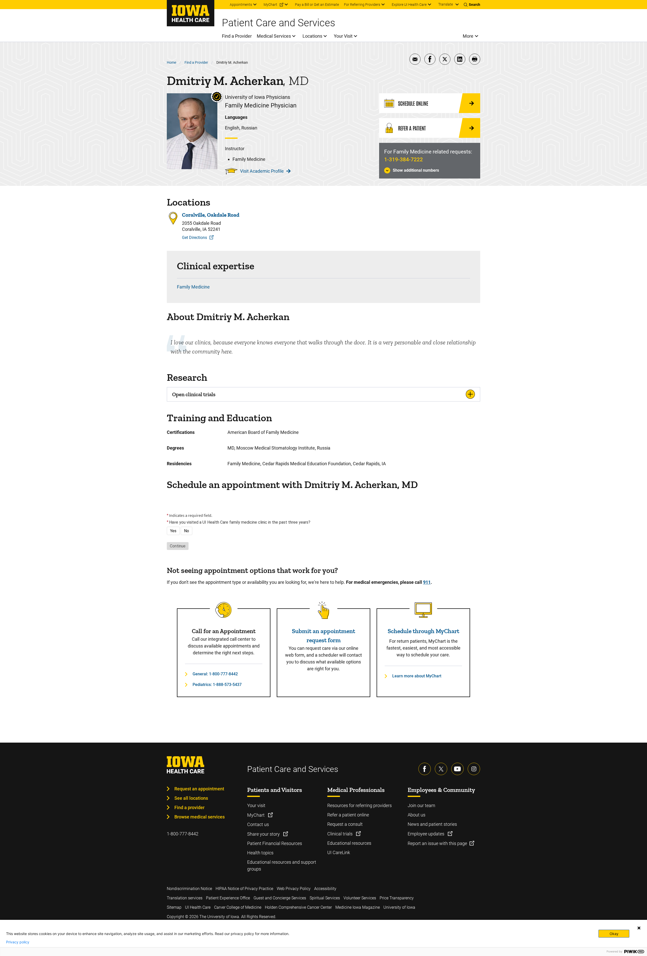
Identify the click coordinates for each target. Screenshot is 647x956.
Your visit (256, 805)
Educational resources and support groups (281, 865)
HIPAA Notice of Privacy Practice (244, 888)
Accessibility (325, 888)
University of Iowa (399, 907)
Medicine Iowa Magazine (357, 907)
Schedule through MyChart (423, 631)
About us (416, 814)
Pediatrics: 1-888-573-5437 (217, 684)
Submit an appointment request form (323, 635)
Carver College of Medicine (237, 907)
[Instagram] (474, 769)
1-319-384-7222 (403, 160)
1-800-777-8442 (182, 833)
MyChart (256, 815)
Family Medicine (193, 287)
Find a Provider (196, 62)
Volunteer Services (359, 898)
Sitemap (174, 907)
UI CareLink (338, 852)
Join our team (421, 805)
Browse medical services (199, 816)
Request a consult (345, 824)
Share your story (264, 834)
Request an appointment (199, 788)
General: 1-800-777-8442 (215, 674)
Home (171, 62)
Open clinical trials (193, 394)
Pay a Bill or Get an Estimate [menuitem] (317, 5)
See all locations (191, 798)
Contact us (258, 824)
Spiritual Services (325, 898)
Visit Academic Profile (262, 171)
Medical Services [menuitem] (274, 36)
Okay (614, 933)
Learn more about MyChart (416, 676)
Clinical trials (340, 833)
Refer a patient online (348, 814)
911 (427, 582)
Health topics (260, 852)
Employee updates (426, 833)
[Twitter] (441, 769)
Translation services (184, 898)
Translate (445, 4)
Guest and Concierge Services (279, 898)
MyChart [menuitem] (270, 5)
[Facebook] (424, 769)
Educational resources (349, 843)
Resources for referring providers (359, 805)
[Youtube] (457, 769)
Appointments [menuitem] (241, 5)
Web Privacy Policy (294, 888)
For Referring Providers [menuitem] (362, 5)
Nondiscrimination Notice (189, 888)
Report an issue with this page (437, 843)
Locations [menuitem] (312, 36)
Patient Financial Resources (274, 843)
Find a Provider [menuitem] (237, 36)
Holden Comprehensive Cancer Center (298, 907)
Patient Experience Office (228, 898)
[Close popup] (639, 928)
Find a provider (189, 807)
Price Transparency (397, 898)
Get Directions (194, 237)
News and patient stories (432, 824)
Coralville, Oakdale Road (210, 215)
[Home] (190, 13)
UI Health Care (198, 907)
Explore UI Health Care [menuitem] (409, 5)
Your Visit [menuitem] (343, 36)
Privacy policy (17, 942)
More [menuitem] (468, 36)
